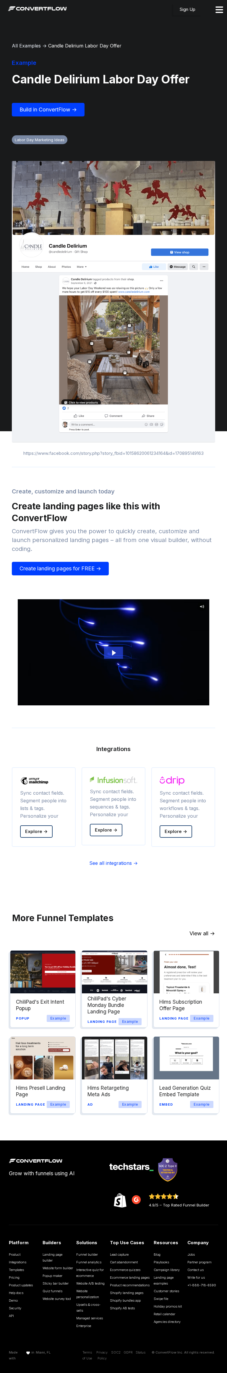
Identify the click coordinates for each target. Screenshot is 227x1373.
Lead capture (119, 1254)
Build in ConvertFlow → (48, 109)
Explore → (36, 831)
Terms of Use (87, 1355)
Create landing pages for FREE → (60, 568)
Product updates (21, 1285)
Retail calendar (164, 1314)
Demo (13, 1300)
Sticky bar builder (56, 1283)
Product (14, 1254)
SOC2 (116, 1352)
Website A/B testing (90, 1283)
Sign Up (187, 9)
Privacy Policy (102, 1355)
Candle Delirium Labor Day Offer (84, 46)
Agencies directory (167, 1322)
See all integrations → (113, 863)
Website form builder (58, 1268)
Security (15, 1308)
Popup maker (52, 1276)
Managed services (89, 1318)
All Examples (26, 46)
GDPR (128, 1352)
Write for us (196, 1277)
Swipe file (161, 1299)
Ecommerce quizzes (125, 1270)
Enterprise (83, 1326)
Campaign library (167, 1270)
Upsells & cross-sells (88, 1308)
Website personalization (87, 1294)
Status (140, 1352)
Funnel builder (87, 1254)
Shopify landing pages (126, 1293)
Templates (16, 1270)
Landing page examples (164, 1280)
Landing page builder (52, 1257)
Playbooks (161, 1262)
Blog (157, 1254)
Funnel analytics (88, 1262)
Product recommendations (130, 1285)
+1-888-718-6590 (201, 1285)
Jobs (191, 1254)
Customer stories (166, 1291)
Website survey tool (57, 1299)
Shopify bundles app (125, 1300)
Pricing (14, 1277)
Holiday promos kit (168, 1306)
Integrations (17, 1262)
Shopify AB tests (122, 1308)
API (11, 1316)
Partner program (199, 1262)
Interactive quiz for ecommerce (90, 1273)
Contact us (195, 1270)
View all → (202, 933)
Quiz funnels (52, 1291)
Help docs (16, 1293)
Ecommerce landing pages (130, 1277)
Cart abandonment (124, 1262)
